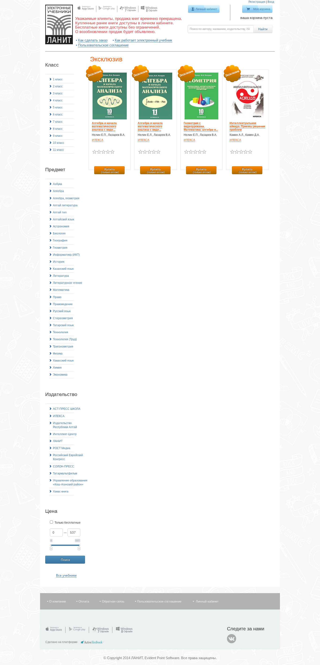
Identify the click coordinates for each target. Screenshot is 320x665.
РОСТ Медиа (61, 448)
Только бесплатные (68, 522)
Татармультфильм (65, 473)
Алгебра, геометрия (66, 198)
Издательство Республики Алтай (65, 425)
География (60, 240)
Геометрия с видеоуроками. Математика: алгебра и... (201, 126)
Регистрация (257, 2)
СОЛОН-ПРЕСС (63, 466)
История (58, 261)
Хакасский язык (63, 360)
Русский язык (62, 311)
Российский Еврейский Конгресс (68, 457)
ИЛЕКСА (58, 416)
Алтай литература (65, 205)
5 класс (58, 107)
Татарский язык (63, 325)
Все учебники (66, 575)
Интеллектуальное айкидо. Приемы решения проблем (247, 126)
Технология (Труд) (65, 339)
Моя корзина (261, 9)
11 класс (58, 149)
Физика (58, 353)
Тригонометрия (63, 346)
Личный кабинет (206, 9)
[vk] (231, 638)
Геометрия (60, 247)
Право (57, 297)
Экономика (60, 374)
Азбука (57, 184)
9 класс (58, 135)
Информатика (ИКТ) (66, 254)
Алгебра (58, 191)
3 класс (58, 93)
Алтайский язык (63, 219)
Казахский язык (63, 268)
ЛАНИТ (58, 441)
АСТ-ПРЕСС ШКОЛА (66, 408)
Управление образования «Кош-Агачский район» (70, 482)
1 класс (58, 79)
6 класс (58, 114)
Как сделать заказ (93, 40)
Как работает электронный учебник (143, 40)
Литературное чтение (67, 282)
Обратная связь (113, 601)
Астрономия (61, 226)
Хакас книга (60, 491)
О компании (57, 601)
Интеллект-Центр (65, 434)
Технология (60, 332)
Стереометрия (63, 318)
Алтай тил (60, 212)
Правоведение (63, 304)
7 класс (58, 121)
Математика (61, 290)
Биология (59, 233)
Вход (271, 2)
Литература (61, 275)
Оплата (83, 601)
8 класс (58, 128)
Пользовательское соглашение (103, 45)
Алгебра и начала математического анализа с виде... (104, 126)
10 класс (58, 142)
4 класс (58, 100)
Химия (57, 367)
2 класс (58, 86)
